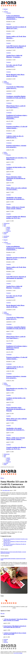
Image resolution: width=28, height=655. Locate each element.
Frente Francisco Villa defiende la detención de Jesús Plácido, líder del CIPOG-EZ (14, 626)
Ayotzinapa (6, 82)
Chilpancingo (6, 223)
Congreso (5, 11)
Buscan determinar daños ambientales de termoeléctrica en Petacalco (15, 178)
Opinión (8, 227)
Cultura (5, 81)
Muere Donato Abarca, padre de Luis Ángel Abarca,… (15, 106)
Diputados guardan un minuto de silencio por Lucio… (16, 27)
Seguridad (5, 232)
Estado (5, 233)
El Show (8, 228)
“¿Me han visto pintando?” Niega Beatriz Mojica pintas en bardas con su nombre (15, 619)
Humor (8, 229)
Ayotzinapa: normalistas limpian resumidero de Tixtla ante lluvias (16, 97)
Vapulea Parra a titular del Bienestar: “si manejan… (14, 56)
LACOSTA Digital (18, 653)
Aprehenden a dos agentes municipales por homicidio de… (15, 198)
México (2, 478)
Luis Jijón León (6, 490)
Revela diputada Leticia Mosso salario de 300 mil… (15, 75)
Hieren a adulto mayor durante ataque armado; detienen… (15, 207)
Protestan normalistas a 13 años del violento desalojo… (16, 127)
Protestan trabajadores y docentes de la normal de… (16, 146)
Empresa (5, 237)
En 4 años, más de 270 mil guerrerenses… (14, 65)
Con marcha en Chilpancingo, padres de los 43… (15, 87)
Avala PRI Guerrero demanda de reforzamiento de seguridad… (16, 46)
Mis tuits (2, 613)
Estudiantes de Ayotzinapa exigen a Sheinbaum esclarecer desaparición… (16, 117)
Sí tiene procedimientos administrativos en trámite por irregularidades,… (15, 17)
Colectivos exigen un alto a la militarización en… (14, 136)
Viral (4, 226)
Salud (4, 224)
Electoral (5, 9)
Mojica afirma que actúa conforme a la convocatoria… (16, 188)
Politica (5, 152)
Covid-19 (8, 231)
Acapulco (5, 153)
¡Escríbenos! (6, 236)
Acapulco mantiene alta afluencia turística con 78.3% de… (16, 217)
